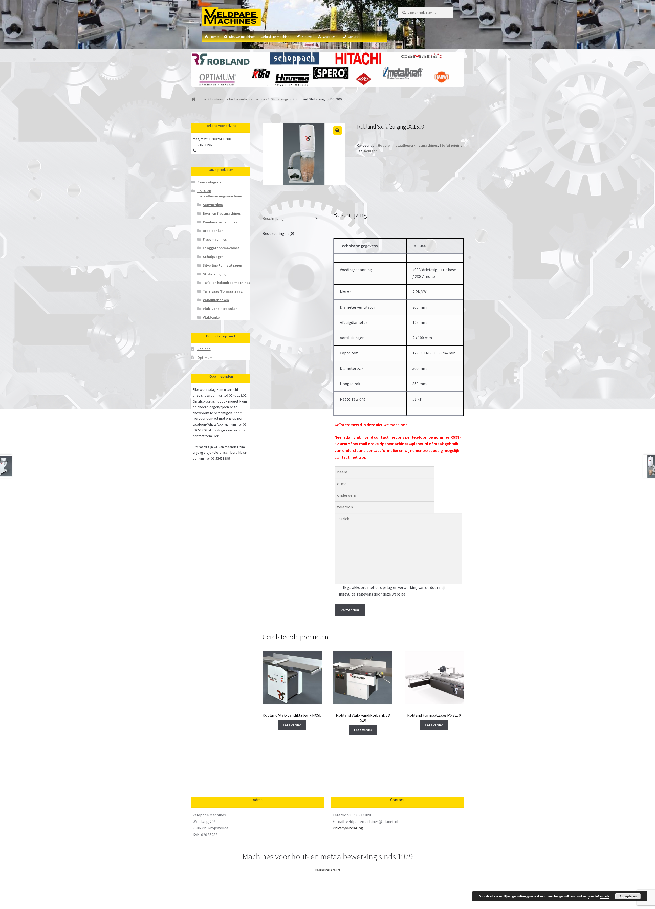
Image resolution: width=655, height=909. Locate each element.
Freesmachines (215, 239)
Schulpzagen (213, 256)
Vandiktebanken (216, 300)
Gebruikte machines (276, 36)
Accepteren (628, 896)
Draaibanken (213, 230)
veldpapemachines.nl (327, 869)
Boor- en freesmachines (222, 213)
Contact (354, 36)
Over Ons (330, 36)
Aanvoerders (213, 204)
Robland (370, 151)
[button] (337, 130)
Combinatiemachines (220, 222)
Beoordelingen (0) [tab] (278, 233)
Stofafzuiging (281, 99)
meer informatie (598, 896)
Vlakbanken (212, 317)
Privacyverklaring (348, 827)
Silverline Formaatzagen (222, 265)
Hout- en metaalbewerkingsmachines (238, 99)
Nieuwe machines (242, 36)
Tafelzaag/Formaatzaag (223, 291)
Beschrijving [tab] (273, 218)
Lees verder (292, 725)
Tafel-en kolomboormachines (226, 282)
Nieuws (307, 36)
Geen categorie (209, 182)
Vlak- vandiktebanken (220, 308)
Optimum (205, 357)
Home (214, 36)
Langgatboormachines (221, 248)
